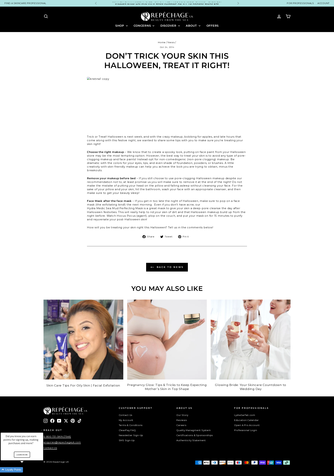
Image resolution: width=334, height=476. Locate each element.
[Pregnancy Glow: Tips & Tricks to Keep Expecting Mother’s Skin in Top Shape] (167, 340)
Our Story (182, 415)
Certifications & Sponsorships (194, 435)
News (171, 42)
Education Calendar (246, 420)
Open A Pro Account (247, 425)
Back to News (169, 267)
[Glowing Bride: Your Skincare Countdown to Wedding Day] (251, 340)
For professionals (300, 3)
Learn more (22, 454)
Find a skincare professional (25, 3)
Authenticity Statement (191, 440)
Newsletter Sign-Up (131, 435)
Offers (212, 25)
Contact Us (125, 415)
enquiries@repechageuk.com (62, 442)
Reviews (181, 420)
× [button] (41, 430)
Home (162, 42)
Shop (120, 25)
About (192, 25)
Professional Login (245, 430)
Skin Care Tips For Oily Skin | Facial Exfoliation (83, 385)
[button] (26, 470)
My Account (126, 420)
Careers (181, 425)
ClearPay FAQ (127, 430)
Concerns (143, 25)
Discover (168, 25)
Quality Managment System (193, 430)
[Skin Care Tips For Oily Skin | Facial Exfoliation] (83, 340)
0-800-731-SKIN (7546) (57, 436)
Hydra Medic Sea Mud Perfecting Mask (115, 208)
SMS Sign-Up (127, 440)
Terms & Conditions (131, 425)
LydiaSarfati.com (244, 415)
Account (323, 3)
